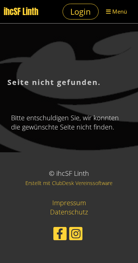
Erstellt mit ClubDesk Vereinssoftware (69, 183)
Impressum (69, 202)
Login (80, 11)
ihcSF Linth (21, 12)
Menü (119, 11)
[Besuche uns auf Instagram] (75, 235)
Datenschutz (69, 211)
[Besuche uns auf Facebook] (60, 235)
